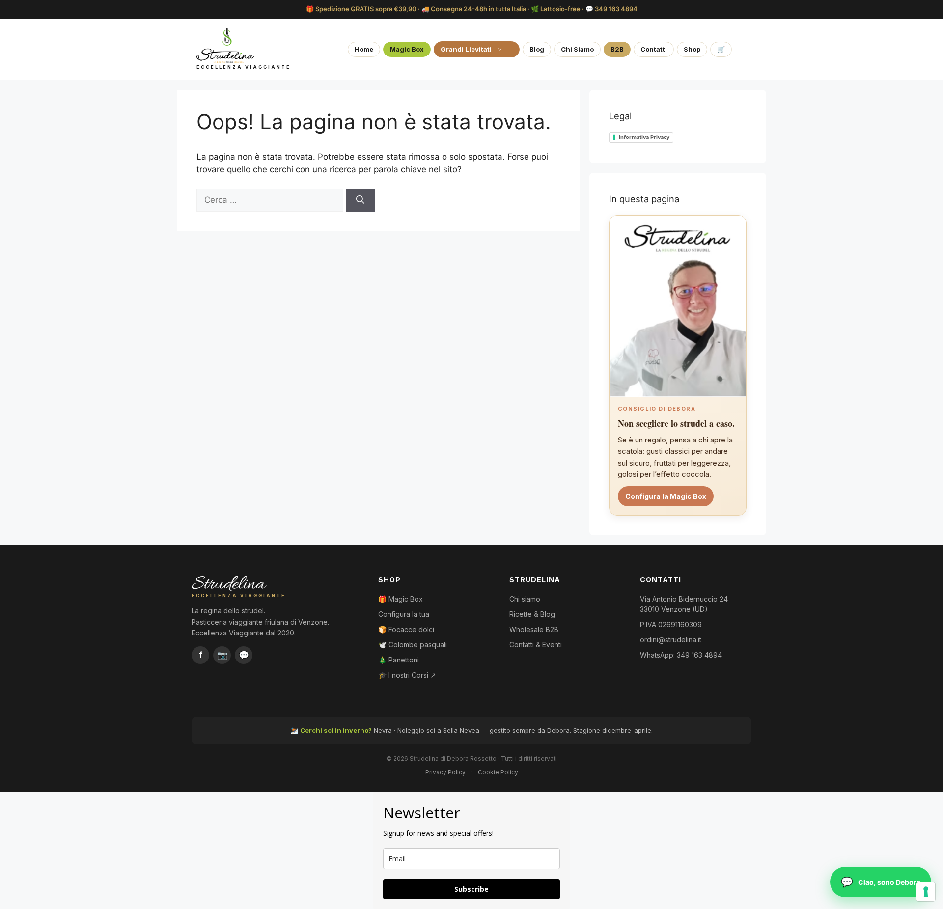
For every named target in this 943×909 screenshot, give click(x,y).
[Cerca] (360, 200)
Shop (692, 49)
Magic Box (407, 49)
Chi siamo (524, 599)
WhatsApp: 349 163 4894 (681, 655)
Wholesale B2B (533, 629)
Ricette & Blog (532, 614)
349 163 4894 (616, 9)
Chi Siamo (577, 49)
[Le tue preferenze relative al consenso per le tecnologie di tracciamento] (925, 891)
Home (364, 49)
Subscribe (471, 889)
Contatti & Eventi (535, 644)
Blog (536, 49)
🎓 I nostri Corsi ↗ (407, 675)
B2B (617, 49)
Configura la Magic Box (665, 496)
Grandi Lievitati (466, 49)
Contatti (653, 49)
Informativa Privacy (644, 137)
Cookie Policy (498, 772)
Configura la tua (403, 614)
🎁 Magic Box (400, 599)
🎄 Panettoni (398, 660)
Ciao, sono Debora (889, 882)
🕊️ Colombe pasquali (412, 644)
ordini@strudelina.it (670, 639)
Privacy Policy (445, 772)
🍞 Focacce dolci (406, 629)
